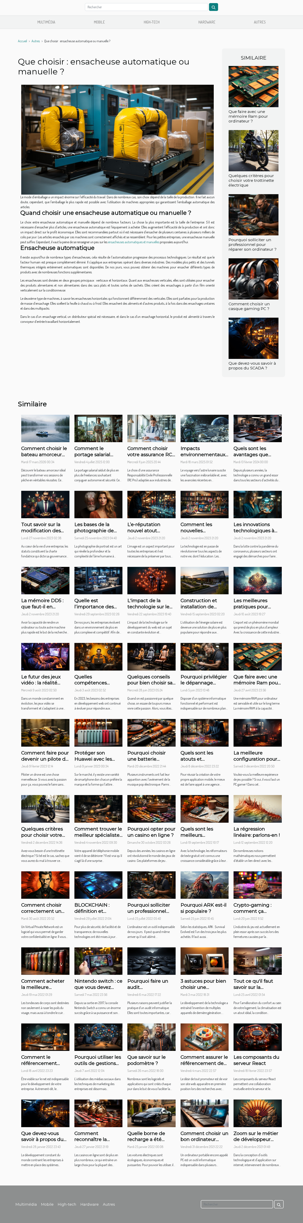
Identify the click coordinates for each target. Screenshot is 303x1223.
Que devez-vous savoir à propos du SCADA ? (252, 365)
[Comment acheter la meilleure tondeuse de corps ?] (45, 961)
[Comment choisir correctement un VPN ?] (45, 884)
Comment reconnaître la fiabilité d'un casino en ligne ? (97, 1142)
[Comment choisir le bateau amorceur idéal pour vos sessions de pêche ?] (45, 428)
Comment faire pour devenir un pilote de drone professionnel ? (45, 762)
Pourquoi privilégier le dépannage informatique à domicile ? (204, 686)
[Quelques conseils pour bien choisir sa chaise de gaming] (151, 656)
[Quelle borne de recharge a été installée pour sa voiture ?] (151, 1113)
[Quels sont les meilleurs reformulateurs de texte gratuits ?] (205, 808)
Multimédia (46, 22)
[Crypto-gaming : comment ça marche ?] (258, 884)
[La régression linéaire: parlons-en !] (258, 808)
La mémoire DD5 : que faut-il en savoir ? (42, 607)
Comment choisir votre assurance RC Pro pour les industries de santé (149, 457)
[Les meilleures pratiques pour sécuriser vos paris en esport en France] (258, 580)
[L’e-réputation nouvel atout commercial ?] (151, 504)
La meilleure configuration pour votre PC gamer (255, 759)
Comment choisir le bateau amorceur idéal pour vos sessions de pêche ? (44, 457)
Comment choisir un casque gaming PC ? (249, 306)
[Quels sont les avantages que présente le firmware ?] (258, 428)
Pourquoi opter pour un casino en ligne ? (151, 832)
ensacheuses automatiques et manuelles (133, 242)
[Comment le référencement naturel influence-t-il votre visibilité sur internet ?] (45, 1037)
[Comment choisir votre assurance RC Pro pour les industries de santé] (151, 428)
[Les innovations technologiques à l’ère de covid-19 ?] (258, 504)
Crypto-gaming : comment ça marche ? (252, 911)
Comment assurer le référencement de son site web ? (204, 1063)
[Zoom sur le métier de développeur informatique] (258, 1113)
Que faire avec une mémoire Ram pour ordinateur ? (248, 116)
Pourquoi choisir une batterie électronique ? (146, 759)
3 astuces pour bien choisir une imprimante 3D (203, 987)
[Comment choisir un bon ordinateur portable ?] (205, 1113)
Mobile (99, 22)
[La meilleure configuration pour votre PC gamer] (258, 732)
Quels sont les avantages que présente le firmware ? (251, 457)
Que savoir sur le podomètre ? (146, 1060)
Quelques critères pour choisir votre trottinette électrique (251, 180)
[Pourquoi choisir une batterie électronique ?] (151, 732)
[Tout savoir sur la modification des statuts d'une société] (45, 504)
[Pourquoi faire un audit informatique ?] (151, 961)
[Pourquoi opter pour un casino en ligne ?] (151, 808)
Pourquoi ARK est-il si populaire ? (204, 908)
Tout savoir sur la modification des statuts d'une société (41, 534)
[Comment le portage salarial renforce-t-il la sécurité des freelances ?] (98, 428)
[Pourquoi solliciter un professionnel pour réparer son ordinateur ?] (253, 214)
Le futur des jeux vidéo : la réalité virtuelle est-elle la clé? (42, 686)
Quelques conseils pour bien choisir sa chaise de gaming (150, 683)
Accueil (22, 41)
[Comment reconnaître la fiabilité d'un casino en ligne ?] (98, 1113)
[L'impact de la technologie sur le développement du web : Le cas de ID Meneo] (151, 580)
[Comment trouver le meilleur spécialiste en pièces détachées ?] (98, 808)
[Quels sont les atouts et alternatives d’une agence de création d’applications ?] (205, 732)
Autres (260, 22)
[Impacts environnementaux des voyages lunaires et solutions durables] (205, 428)
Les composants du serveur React (256, 1060)
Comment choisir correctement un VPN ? (41, 911)
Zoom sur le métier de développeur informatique (256, 1139)
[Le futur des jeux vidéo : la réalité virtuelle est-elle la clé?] (45, 656)
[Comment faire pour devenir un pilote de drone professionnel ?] (45, 732)
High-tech (152, 22)
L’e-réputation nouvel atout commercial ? (143, 531)
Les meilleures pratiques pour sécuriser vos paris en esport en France (257, 610)
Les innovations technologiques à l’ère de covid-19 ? (254, 531)
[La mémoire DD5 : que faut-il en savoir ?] (45, 580)
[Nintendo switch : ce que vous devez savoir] (98, 961)
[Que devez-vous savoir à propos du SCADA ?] (253, 338)
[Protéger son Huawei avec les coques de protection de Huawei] (98, 732)
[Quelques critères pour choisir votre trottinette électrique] (253, 150)
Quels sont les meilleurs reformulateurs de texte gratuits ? (202, 838)
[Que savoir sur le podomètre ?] (151, 1037)
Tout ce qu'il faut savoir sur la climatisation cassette (253, 990)
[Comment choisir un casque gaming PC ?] (253, 278)
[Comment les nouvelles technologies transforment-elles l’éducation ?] (205, 504)
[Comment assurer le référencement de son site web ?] (205, 1037)
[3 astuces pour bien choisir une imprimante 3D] (205, 961)
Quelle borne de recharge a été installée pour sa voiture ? (146, 1142)
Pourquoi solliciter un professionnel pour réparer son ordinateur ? (253, 244)
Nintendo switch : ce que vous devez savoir (98, 987)
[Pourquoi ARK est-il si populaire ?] (205, 884)
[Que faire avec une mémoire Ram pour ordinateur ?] (253, 86)
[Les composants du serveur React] (258, 1037)
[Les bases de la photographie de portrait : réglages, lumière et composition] (98, 504)
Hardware (206, 22)
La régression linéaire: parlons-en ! (257, 832)
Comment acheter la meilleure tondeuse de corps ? (45, 987)
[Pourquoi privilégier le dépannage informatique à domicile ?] (205, 656)
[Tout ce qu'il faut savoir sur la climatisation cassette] (258, 961)
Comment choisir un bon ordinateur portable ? (204, 1139)
